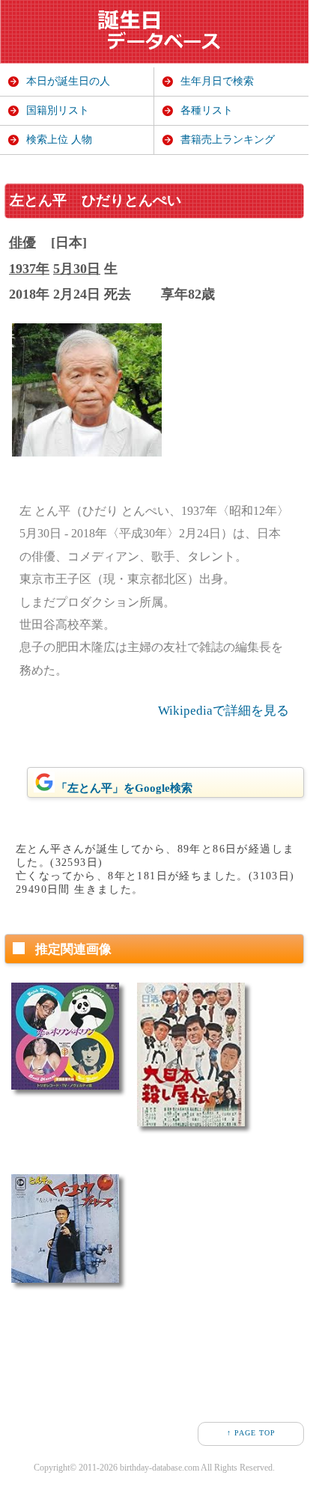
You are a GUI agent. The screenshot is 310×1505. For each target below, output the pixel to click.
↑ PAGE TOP (251, 1433)
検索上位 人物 (59, 139)
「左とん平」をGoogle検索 (124, 788)
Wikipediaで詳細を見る (223, 710)
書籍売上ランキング (227, 139)
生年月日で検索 (217, 81)
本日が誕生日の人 (68, 81)
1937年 (29, 268)
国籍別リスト (57, 110)
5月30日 (76, 268)
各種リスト (206, 110)
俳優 (22, 242)
